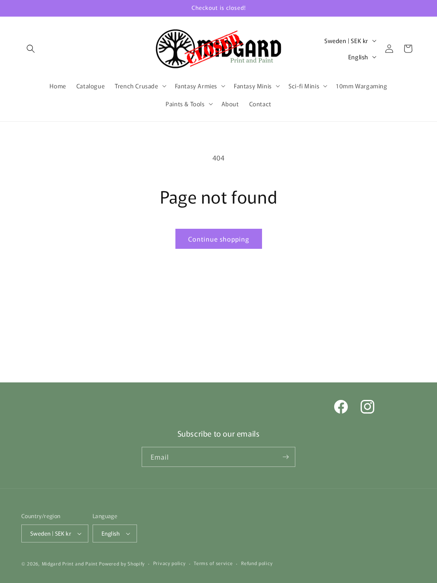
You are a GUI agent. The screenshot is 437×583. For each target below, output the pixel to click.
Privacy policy (169, 563)
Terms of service (213, 563)
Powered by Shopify (122, 563)
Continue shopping (218, 238)
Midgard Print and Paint (70, 563)
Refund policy (256, 563)
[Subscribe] (285, 457)
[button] (30, 48)
